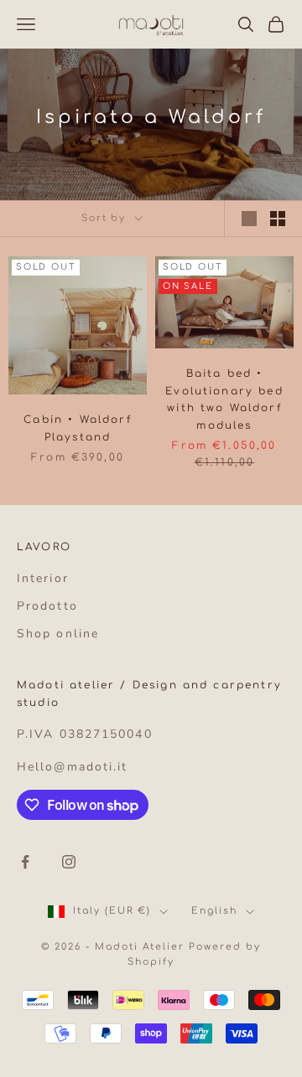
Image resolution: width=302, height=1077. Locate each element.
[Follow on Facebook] (25, 861)
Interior (43, 578)
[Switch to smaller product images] (277, 218)
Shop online (58, 634)
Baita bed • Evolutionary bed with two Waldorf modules (224, 399)
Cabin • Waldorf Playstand (77, 428)
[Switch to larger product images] (249, 218)
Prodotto (47, 606)
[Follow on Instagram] (68, 861)
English (214, 910)
